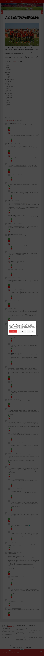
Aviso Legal (28, 333)
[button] (34, 322)
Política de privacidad (23, 333)
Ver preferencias (31, 331)
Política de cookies (17, 333)
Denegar (22, 331)
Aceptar (13, 331)
